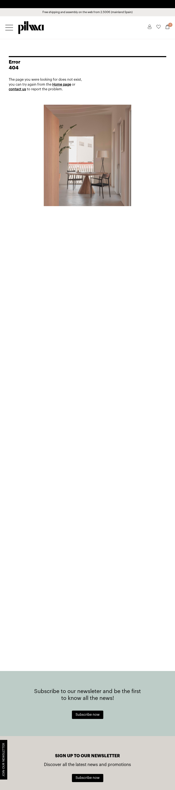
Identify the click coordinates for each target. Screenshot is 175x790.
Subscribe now (88, 714)
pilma (31, 26)
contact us (17, 89)
